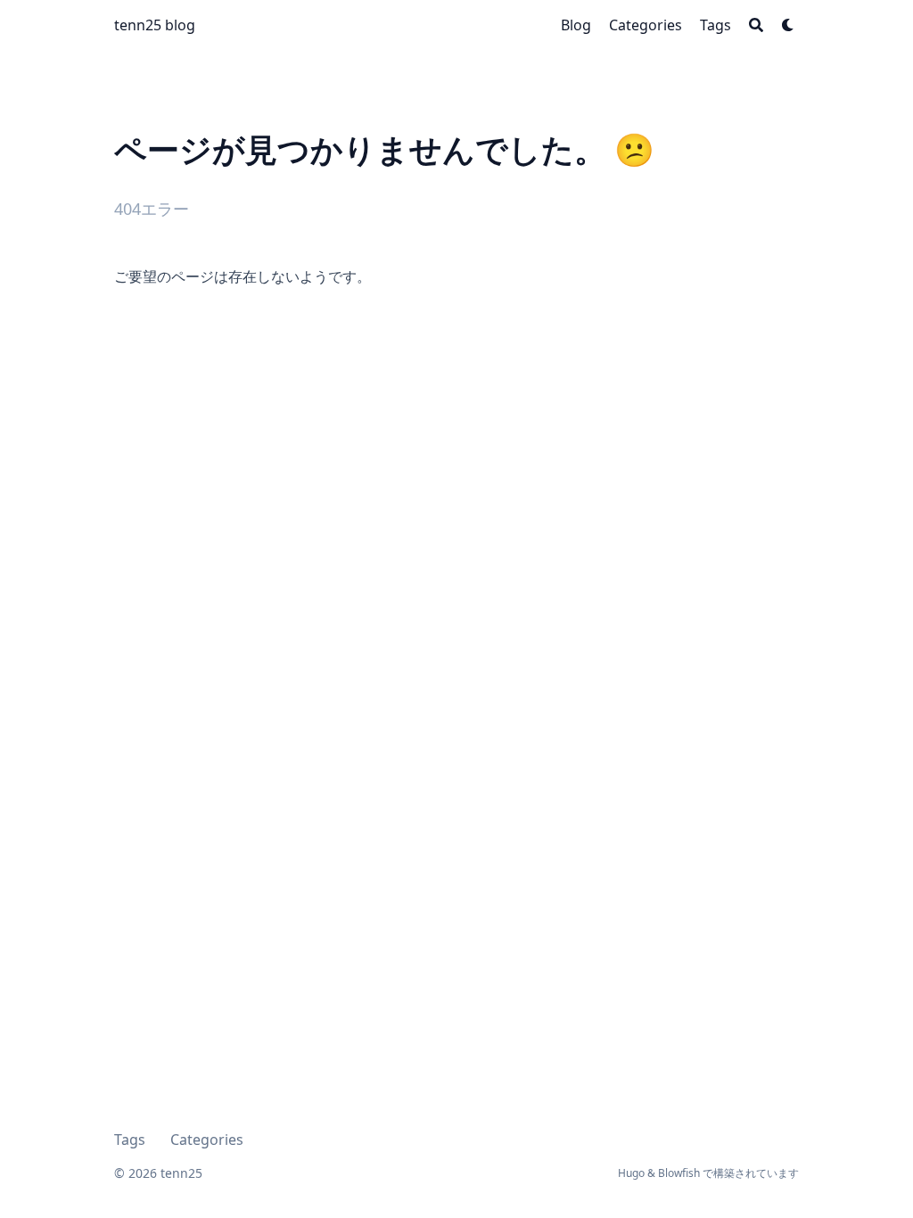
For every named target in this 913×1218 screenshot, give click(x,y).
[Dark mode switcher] (788, 25)
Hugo (631, 1173)
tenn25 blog (154, 25)
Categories (206, 1139)
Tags (129, 1139)
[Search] (756, 25)
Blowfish (679, 1173)
